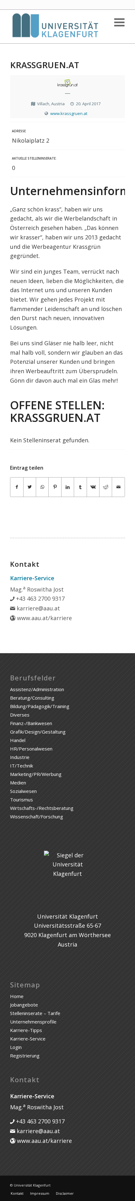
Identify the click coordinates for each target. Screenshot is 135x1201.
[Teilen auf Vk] (93, 487)
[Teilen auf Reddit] (106, 487)
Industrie (20, 757)
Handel (17, 740)
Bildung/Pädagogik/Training (39, 706)
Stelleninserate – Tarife (35, 1013)
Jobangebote (24, 1005)
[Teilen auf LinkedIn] (68, 487)
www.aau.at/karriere (43, 618)
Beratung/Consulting (32, 698)
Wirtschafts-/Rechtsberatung (41, 808)
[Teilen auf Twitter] (30, 487)
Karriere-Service (28, 1038)
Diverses (20, 715)
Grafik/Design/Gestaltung (38, 732)
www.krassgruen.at (68, 113)
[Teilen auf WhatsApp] (42, 487)
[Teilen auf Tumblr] (80, 487)
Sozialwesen (23, 791)
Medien (18, 782)
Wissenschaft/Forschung (36, 816)
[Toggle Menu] (119, 22)
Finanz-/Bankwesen (31, 723)
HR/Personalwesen (31, 748)
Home (17, 996)
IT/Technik (21, 765)
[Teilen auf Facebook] (16, 487)
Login (16, 1047)
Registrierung (25, 1055)
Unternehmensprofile (33, 1021)
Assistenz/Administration (37, 689)
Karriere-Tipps (26, 1030)
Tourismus (21, 799)
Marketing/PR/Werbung (36, 774)
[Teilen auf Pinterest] (55, 487)
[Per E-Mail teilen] (118, 487)
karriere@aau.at (37, 608)
